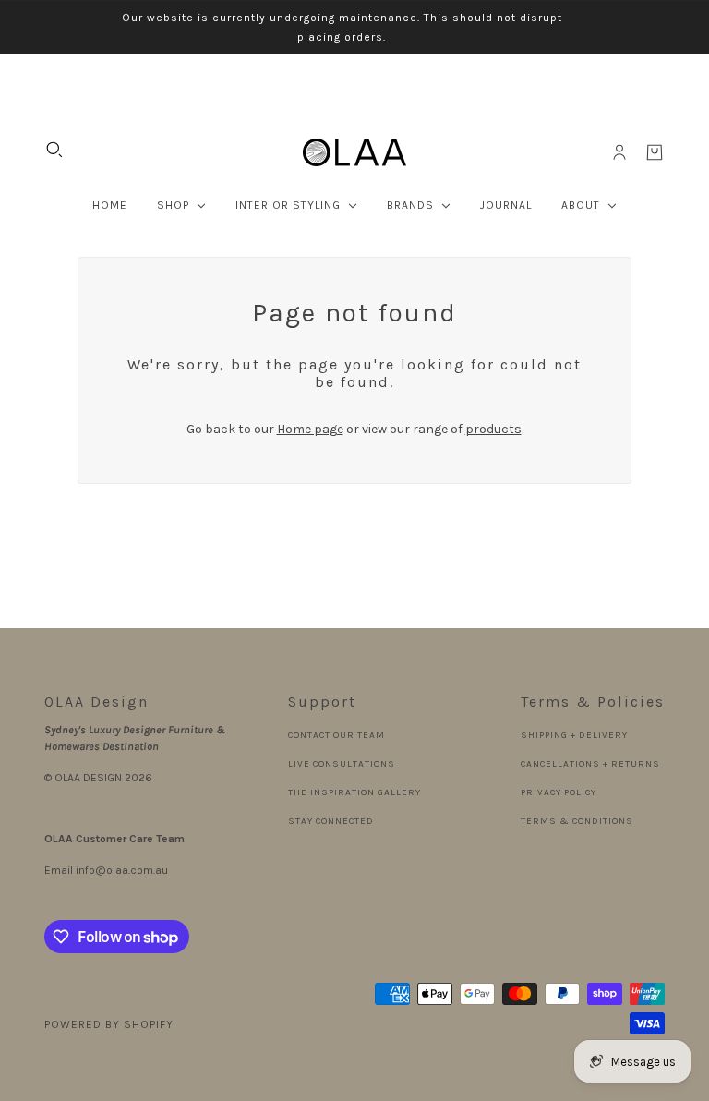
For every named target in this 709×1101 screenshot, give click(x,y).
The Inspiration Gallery (354, 792)
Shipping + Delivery (574, 735)
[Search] (54, 149)
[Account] (619, 152)
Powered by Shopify (109, 1024)
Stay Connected (331, 821)
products (493, 429)
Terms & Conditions (577, 821)
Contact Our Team (336, 735)
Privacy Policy (558, 792)
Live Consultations (341, 763)
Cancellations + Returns (590, 763)
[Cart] (654, 152)
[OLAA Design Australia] (354, 152)
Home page (310, 429)
